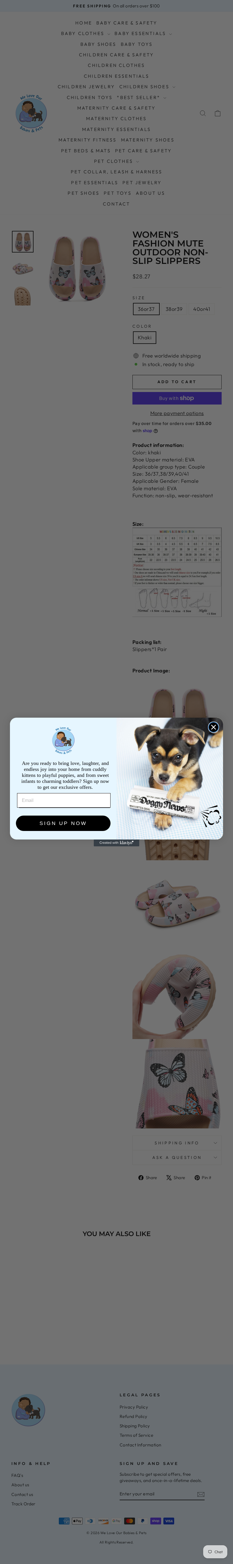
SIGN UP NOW (63, 823)
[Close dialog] (214, 727)
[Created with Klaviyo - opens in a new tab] (116, 843)
